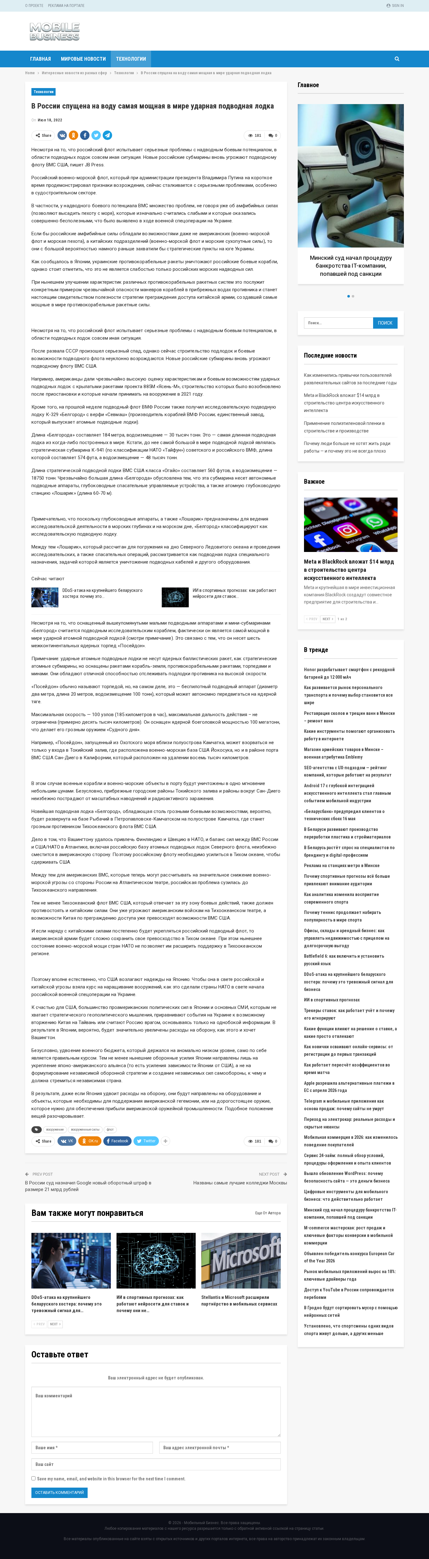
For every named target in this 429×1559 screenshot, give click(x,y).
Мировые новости (83, 59)
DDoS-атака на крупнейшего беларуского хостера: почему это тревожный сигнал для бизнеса (348, 982)
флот (110, 1129)
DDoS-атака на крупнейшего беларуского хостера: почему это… (102, 593)
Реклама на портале (66, 5)
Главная (40, 59)
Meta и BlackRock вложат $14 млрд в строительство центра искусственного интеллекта (344, 403)
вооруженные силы (85, 1129)
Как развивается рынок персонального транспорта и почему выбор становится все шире (348, 695)
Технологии (131, 59)
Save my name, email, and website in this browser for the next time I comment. (111, 1478)
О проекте (34, 5)
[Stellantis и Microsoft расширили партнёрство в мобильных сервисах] (241, 1261)
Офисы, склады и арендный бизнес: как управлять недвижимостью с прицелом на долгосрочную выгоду (346, 938)
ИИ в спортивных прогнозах (332, 999)
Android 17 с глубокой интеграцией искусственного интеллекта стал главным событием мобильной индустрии (347, 793)
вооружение (55, 1129)
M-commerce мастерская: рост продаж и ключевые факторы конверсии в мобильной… (351, 265)
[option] (351, 196)
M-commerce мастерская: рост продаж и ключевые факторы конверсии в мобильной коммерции (348, 1235)
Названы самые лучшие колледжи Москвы (240, 1183)
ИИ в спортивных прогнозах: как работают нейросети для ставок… (234, 593)
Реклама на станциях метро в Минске (342, 865)
